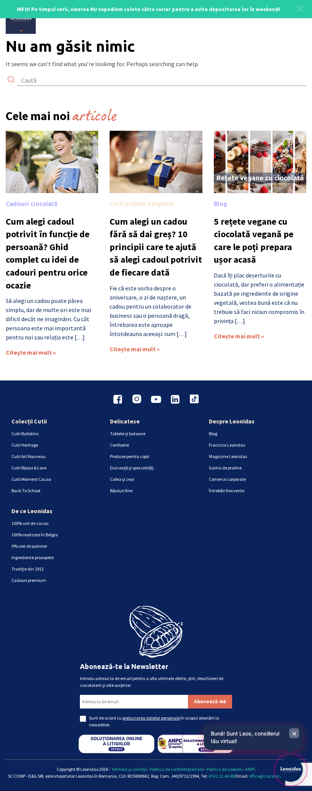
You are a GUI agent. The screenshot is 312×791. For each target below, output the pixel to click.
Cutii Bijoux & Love (28, 468)
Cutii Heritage (24, 445)
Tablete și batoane (127, 433)
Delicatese (125, 421)
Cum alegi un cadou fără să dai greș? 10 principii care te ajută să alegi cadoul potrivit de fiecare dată (156, 247)
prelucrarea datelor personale (151, 718)
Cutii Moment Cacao (31, 479)
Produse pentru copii (129, 456)
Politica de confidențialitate (177, 769)
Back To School (25, 490)
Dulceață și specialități (132, 468)
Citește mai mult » (31, 352)
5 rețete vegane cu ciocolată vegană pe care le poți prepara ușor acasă (253, 241)
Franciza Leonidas (227, 445)
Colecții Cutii (29, 421)
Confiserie (119, 445)
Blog (220, 203)
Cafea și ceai (122, 479)
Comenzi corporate (227, 479)
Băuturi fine (121, 490)
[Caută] (11, 80)
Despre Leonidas (232, 421)
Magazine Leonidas (228, 456)
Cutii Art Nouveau (28, 456)
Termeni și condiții (129, 769)
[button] (299, 7)
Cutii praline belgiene (142, 203)
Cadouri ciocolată (31, 203)
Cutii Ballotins (24, 433)
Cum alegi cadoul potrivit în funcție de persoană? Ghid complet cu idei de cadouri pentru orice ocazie (47, 253)
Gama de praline (225, 468)
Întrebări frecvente (226, 490)
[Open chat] (291, 770)
